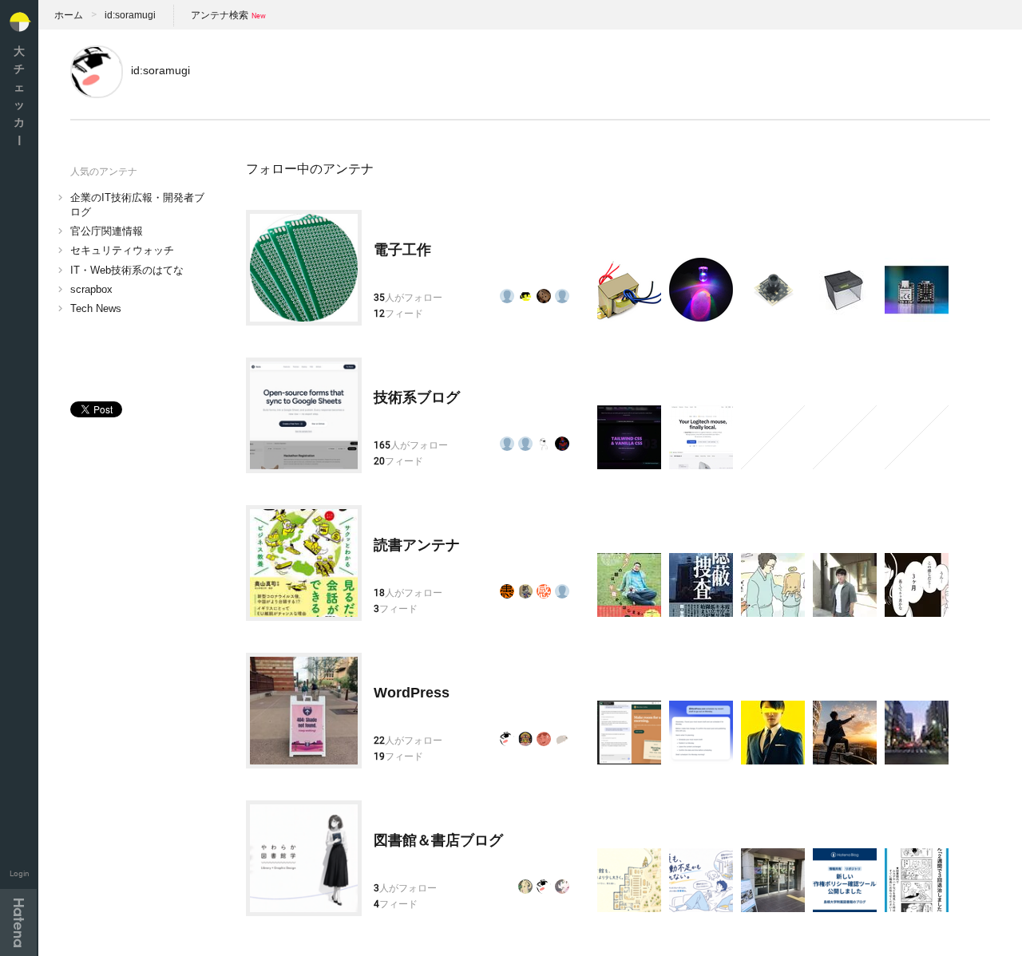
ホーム (68, 15)
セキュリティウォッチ (122, 250)
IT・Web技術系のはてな (127, 270)
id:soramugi (130, 15)
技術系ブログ (417, 397)
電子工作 (402, 250)
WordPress (412, 693)
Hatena (18, 922)
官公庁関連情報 (106, 231)
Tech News (95, 308)
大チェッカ (19, 95)
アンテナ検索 (219, 15)
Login (20, 873)
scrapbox (91, 289)
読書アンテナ (417, 545)
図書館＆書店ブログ (438, 840)
